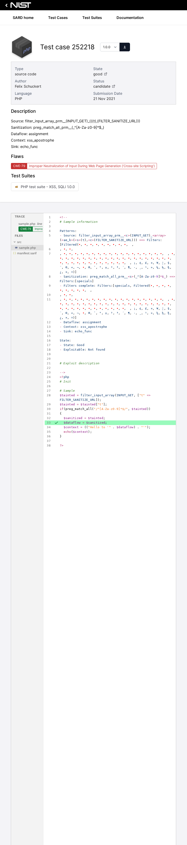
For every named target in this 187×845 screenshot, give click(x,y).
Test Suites (92, 17)
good (97, 74)
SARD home (23, 17)
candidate (101, 86)
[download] (124, 47)
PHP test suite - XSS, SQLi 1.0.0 (48, 186)
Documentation (130, 17)
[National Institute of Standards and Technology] (17, 6)
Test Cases (58, 17)
